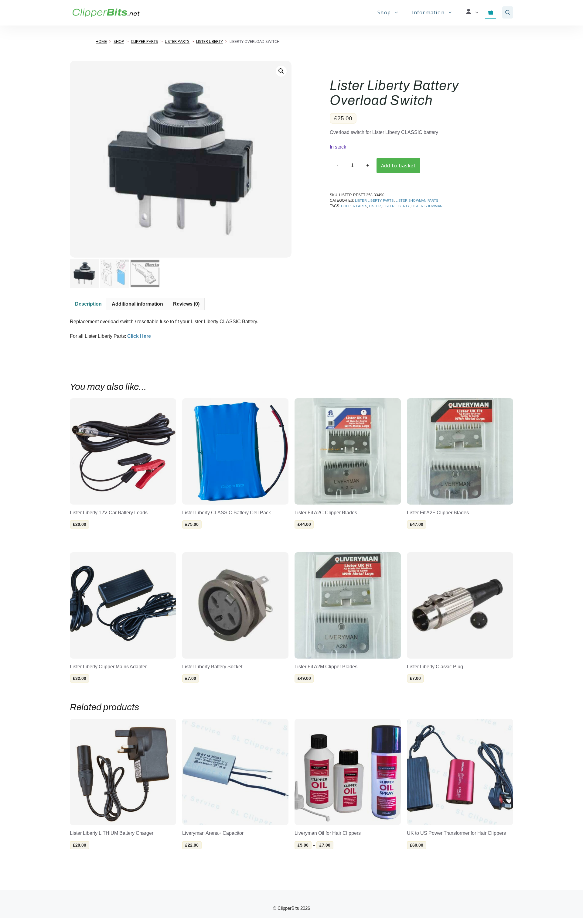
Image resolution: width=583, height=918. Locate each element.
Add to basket (398, 165)
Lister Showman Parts (417, 200)
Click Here (139, 336)
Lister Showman (426, 206)
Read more (425, 858)
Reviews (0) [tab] (186, 304)
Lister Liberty (209, 41)
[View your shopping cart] (490, 12)
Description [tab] (88, 304)
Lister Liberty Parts (374, 200)
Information (428, 12)
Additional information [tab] (137, 304)
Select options (95, 538)
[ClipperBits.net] (106, 12)
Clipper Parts (144, 41)
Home (101, 41)
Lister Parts (177, 41)
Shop (384, 12)
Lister (375, 206)
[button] (507, 12)
